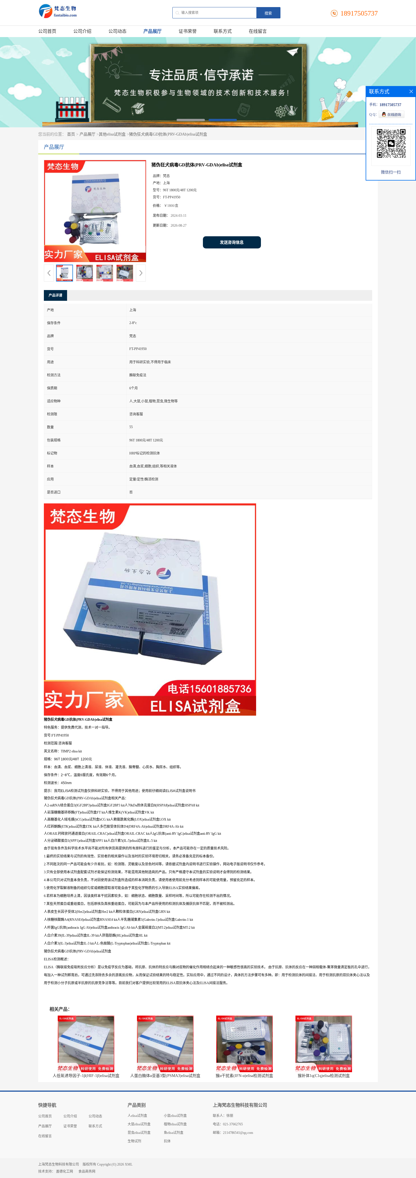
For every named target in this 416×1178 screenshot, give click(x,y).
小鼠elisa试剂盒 (175, 1116)
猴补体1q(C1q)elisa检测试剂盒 (324, 1076)
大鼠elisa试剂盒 (139, 1124)
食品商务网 (86, 1171)
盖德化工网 (64, 1171)
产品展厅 (152, 31)
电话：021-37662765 (228, 1124)
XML (128, 1164)
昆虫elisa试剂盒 (139, 1133)
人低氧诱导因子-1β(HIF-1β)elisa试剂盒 (86, 1076)
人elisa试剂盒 (137, 1116)
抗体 (167, 1141)
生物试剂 (134, 1141)
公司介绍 (82, 31)
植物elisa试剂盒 (175, 1124)
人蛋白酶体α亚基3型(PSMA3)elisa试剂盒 (165, 1076)
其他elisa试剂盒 (112, 134)
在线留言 (258, 31)
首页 (71, 134)
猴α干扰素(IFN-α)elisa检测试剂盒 (244, 1076)
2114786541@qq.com (238, 1133)
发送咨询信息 (232, 242)
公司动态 (117, 31)
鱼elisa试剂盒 (173, 1133)
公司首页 (47, 31)
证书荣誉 (188, 31)
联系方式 (223, 31)
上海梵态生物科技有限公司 (58, 1164)
